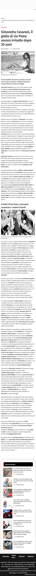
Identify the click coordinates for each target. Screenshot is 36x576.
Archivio (3, 27)
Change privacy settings (30, 574)
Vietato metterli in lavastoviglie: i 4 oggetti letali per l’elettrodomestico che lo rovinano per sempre (22, 532)
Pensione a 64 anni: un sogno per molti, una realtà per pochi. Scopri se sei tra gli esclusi (23, 480)
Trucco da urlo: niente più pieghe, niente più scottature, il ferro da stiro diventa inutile (22, 501)
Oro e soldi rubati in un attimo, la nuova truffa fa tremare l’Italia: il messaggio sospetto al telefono (22, 543)
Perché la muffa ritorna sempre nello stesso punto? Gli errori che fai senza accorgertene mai (22, 522)
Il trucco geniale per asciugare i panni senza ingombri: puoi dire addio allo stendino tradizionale (22, 491)
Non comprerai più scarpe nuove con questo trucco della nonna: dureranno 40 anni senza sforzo (22, 470)
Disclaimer (22, 556)
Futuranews (5, 556)
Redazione (31, 556)
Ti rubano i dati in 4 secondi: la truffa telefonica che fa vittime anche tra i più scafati (22, 512)
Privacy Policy (14, 556)
